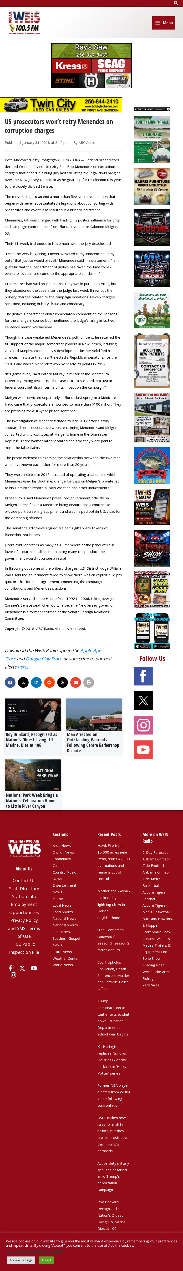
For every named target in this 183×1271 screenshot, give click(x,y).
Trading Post (153, 965)
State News (62, 951)
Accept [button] (46, 1260)
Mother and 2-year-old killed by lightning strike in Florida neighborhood (113, 904)
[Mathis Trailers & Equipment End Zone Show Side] (152, 268)
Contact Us (24, 880)
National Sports (65, 925)
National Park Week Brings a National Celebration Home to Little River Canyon (32, 800)
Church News (63, 852)
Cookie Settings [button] (21, 1260)
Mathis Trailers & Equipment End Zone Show (156, 952)
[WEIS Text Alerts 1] (152, 506)
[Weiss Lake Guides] (152, 465)
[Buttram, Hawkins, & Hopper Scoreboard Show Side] (152, 547)
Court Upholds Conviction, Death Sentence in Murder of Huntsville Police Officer (113, 975)
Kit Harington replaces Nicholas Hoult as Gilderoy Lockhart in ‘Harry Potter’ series (111, 1059)
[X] (22, 968)
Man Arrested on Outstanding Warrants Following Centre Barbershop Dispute (93, 742)
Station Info (24, 896)
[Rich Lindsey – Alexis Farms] (152, 139)
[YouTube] (34, 968)
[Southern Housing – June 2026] (152, 417)
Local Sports (63, 911)
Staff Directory (24, 888)
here (22, 667)
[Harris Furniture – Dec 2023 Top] (152, 185)
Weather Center (66, 958)
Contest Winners (156, 938)
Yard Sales (151, 985)
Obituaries (61, 931)
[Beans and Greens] (152, 589)
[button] (176, 3)
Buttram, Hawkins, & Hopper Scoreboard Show (157, 925)
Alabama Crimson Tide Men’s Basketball (156, 879)
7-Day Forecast (155, 852)
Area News (62, 845)
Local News (62, 905)
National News (64, 918)
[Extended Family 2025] (152, 309)
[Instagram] (13, 975)
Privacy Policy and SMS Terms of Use (24, 928)
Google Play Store (44, 659)
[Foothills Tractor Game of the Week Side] (152, 227)
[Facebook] (11, 968)
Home (58, 898)
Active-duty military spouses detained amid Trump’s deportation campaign (113, 1176)
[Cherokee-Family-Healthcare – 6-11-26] (152, 360)
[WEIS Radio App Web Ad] (152, 630)
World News (63, 964)
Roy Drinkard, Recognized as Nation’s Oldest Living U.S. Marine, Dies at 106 (31, 740)
